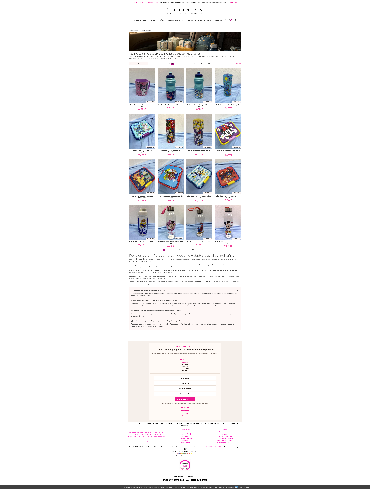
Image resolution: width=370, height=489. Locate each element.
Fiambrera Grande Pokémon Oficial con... (142, 196)
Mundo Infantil (185, 434)
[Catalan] (192, 453)
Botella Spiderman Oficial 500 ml (199, 242)
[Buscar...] (235, 20)
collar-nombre (159, 430)
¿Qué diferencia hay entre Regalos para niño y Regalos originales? (156, 321)
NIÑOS (161, 20)
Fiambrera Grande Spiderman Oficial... (227, 196)
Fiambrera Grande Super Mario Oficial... (171, 196)
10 (201, 64)
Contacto (218, 20)
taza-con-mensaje (156, 436)
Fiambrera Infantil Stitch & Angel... (142, 151)
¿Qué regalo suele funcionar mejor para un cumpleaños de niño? (156, 311)
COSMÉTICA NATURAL (174, 20)
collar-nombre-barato (134, 432)
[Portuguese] (186, 453)
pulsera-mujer (159, 434)
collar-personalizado (146, 432)
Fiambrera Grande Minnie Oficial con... (228, 151)
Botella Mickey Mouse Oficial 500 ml (228, 242)
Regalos (185, 362)
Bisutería (185, 366)
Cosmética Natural (185, 438)
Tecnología (185, 369)
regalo (140, 436)
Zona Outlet (185, 443)
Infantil (185, 371)
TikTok (185, 413)
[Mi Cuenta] (225, 20)
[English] (178, 453)
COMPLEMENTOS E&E (185, 10)
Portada (137, 20)
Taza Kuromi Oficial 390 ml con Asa (142, 105)
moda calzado (156, 432)
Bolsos (185, 364)
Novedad (141, 63)
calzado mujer (133, 430)
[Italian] (184, 453)
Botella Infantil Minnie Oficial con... (199, 151)
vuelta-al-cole (150, 439)
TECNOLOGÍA (200, 20)
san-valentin (146, 436)
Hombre (185, 432)
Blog (209, 20)
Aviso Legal (224, 434)
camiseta (149, 430)
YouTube (185, 416)
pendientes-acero (145, 434)
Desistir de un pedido (224, 441)
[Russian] (187, 453)
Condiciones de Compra (224, 438)
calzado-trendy (142, 430)
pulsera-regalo (133, 436)
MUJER (146, 20)
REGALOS (189, 20)
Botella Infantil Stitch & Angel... (228, 105)
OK (236, 487)
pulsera (152, 434)
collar (153, 430)
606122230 (210, 447)
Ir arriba (224, 430)
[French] (180, 453)
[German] (182, 453)
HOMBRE (154, 20)
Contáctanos (224, 432)
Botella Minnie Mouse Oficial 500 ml (170, 242)
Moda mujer (185, 360)
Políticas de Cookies (224, 443)
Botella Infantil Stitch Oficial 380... (171, 105)
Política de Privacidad (224, 436)
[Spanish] (189, 453)
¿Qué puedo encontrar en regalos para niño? (148, 290)
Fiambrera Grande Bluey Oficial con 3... (199, 196)
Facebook (185, 410)
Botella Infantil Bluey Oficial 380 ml (199, 105)
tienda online (141, 439)
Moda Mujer (185, 430)
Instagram (185, 407)
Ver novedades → (185, 399)
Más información (244, 487)
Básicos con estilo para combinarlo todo (185, 14)
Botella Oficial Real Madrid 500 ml (142, 242)
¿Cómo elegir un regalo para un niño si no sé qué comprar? (154, 300)
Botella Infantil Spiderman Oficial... (171, 151)
